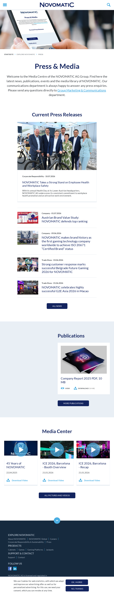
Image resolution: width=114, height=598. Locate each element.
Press (49, 542)
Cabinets (12, 549)
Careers (53, 539)
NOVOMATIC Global (38, 539)
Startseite (8, 54)
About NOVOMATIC (17, 539)
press (40, 54)
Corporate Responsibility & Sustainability (26, 542)
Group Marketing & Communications (81, 90)
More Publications (73, 403)
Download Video (19, 480)
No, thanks (77, 589)
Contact (21, 557)
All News (57, 306)
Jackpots (50, 549)
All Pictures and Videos (57, 495)
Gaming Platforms (35, 549)
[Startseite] (57, 5)
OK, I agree (76, 582)
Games (21, 549)
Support (11, 557)
